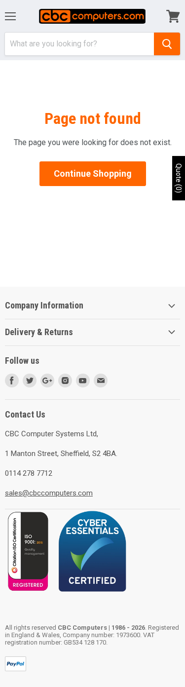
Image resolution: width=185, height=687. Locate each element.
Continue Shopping (93, 173)
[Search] (167, 44)
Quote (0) (179, 178)
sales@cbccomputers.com (49, 493)
